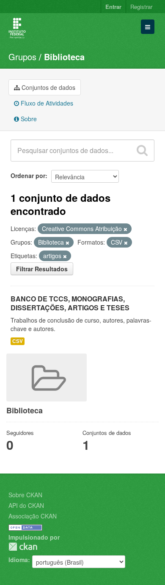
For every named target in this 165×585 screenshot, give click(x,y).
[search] (142, 150)
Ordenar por (28, 175)
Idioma (18, 559)
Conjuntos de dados (47, 87)
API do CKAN (26, 505)
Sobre (28, 118)
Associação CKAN (32, 516)
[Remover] (125, 229)
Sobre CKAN (25, 494)
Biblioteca (64, 56)
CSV (17, 341)
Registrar (141, 7)
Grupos (22, 56)
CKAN (22, 546)
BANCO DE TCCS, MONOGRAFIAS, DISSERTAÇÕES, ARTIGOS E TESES (70, 303)
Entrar (113, 7)
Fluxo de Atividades (46, 103)
